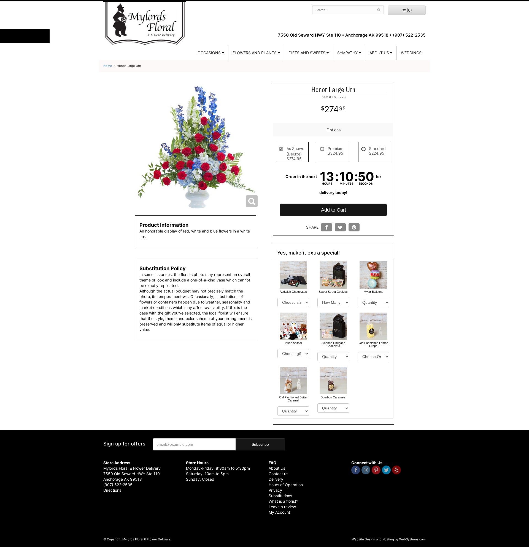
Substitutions (280, 495)
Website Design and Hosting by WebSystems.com (389, 539)
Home (107, 66)
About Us (277, 468)
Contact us (278, 473)
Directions (112, 490)
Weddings (411, 52)
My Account (279, 512)
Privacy (275, 490)
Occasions (209, 52)
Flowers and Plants (255, 52)
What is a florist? (283, 501)
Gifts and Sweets (306, 52)
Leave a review (282, 506)
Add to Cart (333, 210)
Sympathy (347, 52)
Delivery (276, 479)
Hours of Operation (286, 484)
